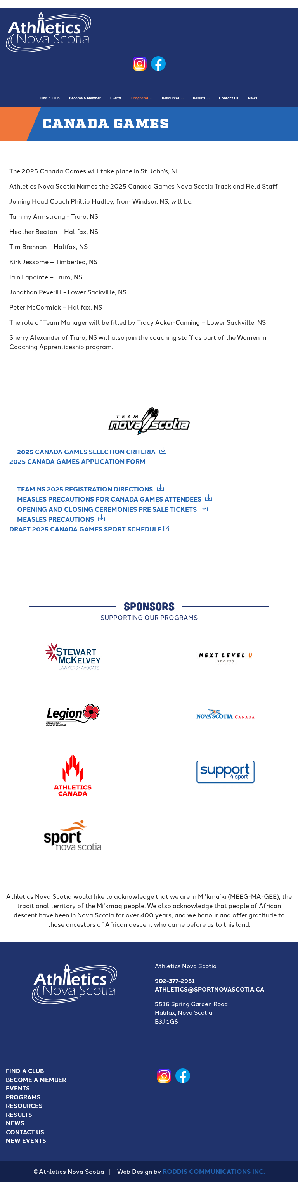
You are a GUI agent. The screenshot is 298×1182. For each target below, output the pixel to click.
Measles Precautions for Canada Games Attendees (109, 499)
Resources (24, 1105)
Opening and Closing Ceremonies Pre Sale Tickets (107, 509)
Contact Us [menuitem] (229, 97)
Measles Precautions (55, 519)
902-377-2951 (175, 980)
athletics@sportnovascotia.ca (209, 989)
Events (18, 1088)
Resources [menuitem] (169, 100)
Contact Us (25, 1132)
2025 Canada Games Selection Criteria (86, 451)
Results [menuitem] (197, 100)
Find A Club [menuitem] (50, 97)
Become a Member (36, 1079)
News (15, 1123)
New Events (26, 1140)
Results (19, 1114)
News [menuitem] (253, 97)
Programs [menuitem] (138, 100)
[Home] (48, 30)
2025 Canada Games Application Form (77, 461)
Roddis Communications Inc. (214, 1171)
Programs (23, 1097)
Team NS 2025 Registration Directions (85, 489)
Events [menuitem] (116, 97)
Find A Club (25, 1070)
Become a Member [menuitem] (85, 97)
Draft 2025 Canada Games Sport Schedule (85, 528)
